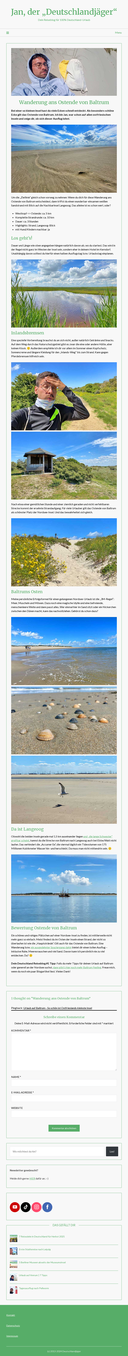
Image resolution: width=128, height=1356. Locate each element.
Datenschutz (13, 1325)
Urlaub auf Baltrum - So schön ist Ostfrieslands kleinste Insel (57, 1007)
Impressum (12, 1335)
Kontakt (10, 1315)
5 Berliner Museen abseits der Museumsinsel (42, 1262)
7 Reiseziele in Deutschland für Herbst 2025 (42, 1236)
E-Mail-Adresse (22, 1092)
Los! (112, 1151)
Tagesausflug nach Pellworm (34, 1288)
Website (17, 1107)
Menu (118, 32)
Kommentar (21, 1030)
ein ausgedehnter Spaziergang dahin (51, 947)
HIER (32, 1178)
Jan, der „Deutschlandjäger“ (64, 12)
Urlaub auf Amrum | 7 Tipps (33, 1275)
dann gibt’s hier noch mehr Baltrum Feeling (77, 967)
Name (16, 1076)
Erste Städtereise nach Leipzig (35, 1249)
